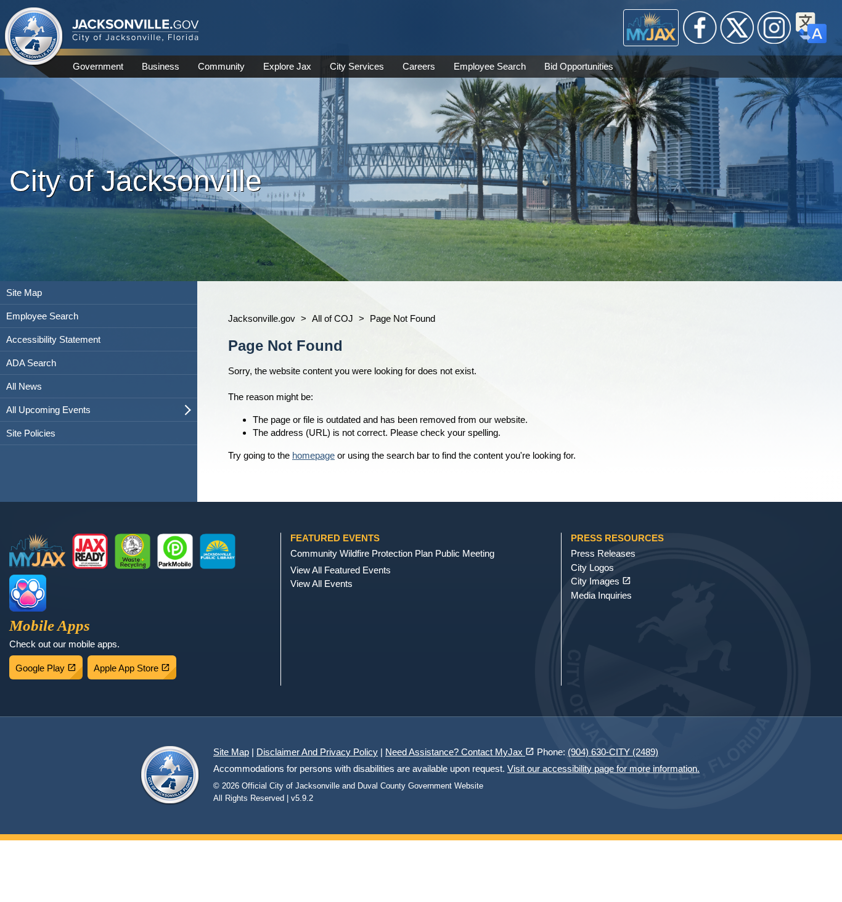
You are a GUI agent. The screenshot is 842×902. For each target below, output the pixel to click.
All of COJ (332, 318)
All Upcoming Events (48, 409)
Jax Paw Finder (27, 593)
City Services (357, 66)
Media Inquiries (601, 595)
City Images (601, 581)
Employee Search (490, 66)
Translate (811, 27)
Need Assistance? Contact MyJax (459, 752)
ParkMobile (175, 551)
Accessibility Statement (53, 339)
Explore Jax (287, 66)
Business (160, 66)
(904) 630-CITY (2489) (613, 752)
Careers (419, 66)
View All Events (321, 583)
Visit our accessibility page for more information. (603, 768)
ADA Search (31, 363)
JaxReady (90, 551)
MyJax (651, 27)
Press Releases (603, 553)
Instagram (774, 27)
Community (221, 66)
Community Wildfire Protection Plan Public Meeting (392, 553)
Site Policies (30, 433)
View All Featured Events (340, 570)
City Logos (592, 567)
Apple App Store (135, 664)
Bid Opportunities (578, 66)
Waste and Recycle (132, 551)
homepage (313, 455)
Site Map (24, 292)
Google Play (49, 664)
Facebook (700, 27)
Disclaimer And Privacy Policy (317, 752)
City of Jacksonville (34, 37)
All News (24, 386)
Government (98, 66)
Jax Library (217, 551)
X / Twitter (737, 27)
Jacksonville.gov (261, 318)
